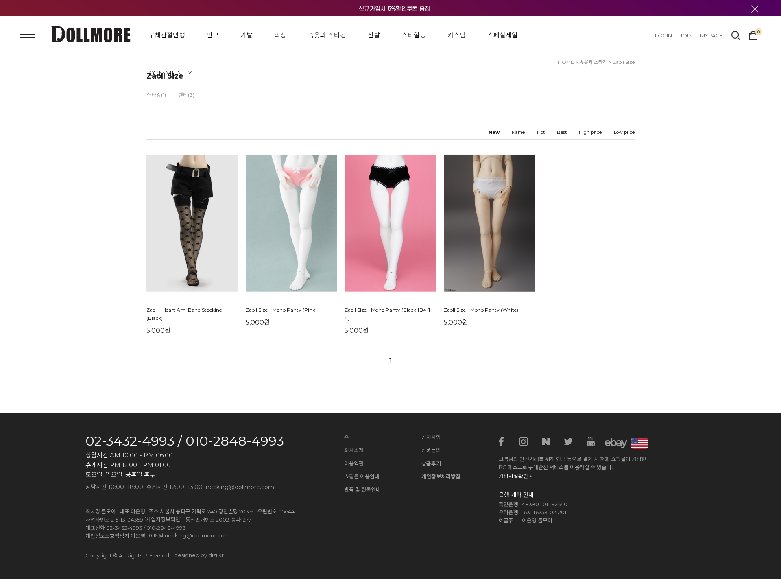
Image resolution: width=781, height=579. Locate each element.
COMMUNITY (170, 73)
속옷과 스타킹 (327, 35)
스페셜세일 (502, 35)
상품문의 (431, 450)
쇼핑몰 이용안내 (362, 476)
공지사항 (431, 437)
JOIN (686, 35)
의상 (280, 35)
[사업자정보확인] (163, 519)
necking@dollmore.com (197, 535)
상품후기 (431, 463)
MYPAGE (711, 35)
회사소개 (354, 450)
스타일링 (413, 35)
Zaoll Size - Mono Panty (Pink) (281, 310)
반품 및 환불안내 (362, 489)
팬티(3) (186, 95)
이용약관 (354, 463)
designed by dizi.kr (199, 555)
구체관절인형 (166, 35)
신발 (374, 35)
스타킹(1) (156, 95)
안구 (213, 35)
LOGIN (663, 35)
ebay (613, 442)
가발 (246, 35)
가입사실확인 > (515, 476)
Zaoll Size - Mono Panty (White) (481, 310)
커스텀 (456, 35)
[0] (753, 34)
